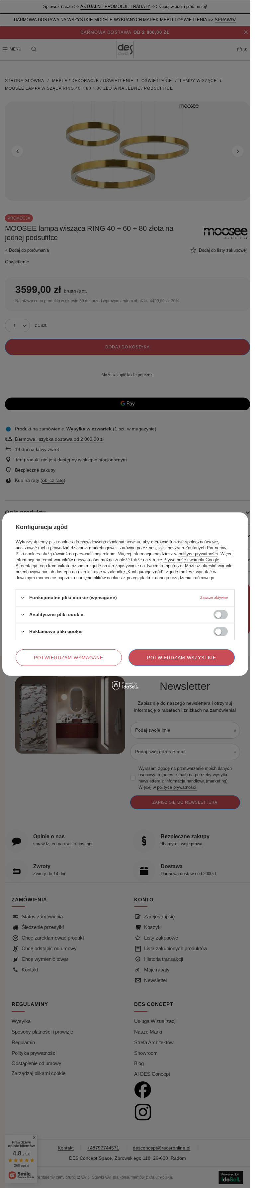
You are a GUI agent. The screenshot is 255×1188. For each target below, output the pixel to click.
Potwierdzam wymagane (68, 657)
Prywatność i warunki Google (191, 559)
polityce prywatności (198, 553)
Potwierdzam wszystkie (181, 657)
